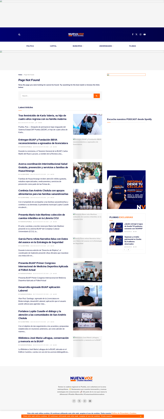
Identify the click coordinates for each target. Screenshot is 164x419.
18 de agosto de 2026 (39, 246)
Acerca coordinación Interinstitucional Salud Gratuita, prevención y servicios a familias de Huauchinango (43, 167)
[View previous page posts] (124, 249)
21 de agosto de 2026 (26, 122)
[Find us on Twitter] (136, 34)
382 (55, 345)
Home (20, 75)
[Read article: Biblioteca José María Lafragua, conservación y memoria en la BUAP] (87, 346)
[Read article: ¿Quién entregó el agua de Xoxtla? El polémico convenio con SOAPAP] (116, 227)
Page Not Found (29, 75)
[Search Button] (19, 34)
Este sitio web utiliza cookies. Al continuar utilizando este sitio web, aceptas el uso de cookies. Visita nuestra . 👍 (83, 416)
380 (41, 122)
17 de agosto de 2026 (41, 294)
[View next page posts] (128, 249)
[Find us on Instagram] (140, 34)
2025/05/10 (129, 247)
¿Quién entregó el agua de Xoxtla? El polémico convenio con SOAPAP (134, 226)
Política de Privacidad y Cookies (124, 413)
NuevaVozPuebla (26, 147)
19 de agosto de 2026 (39, 197)
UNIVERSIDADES (105, 46)
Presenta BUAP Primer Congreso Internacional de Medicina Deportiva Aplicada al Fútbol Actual (43, 266)
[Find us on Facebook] (132, 34)
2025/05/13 (129, 231)
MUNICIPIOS (77, 46)
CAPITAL (53, 46)
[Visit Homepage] (76, 34)
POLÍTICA (30, 46)
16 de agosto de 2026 (39, 322)
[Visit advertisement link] (82, 13)
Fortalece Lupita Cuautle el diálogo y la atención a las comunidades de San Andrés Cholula (42, 315)
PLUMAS (132, 46)
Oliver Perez (24, 174)
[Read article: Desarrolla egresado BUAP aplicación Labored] (87, 295)
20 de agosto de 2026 (41, 147)
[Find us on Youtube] (145, 34)
